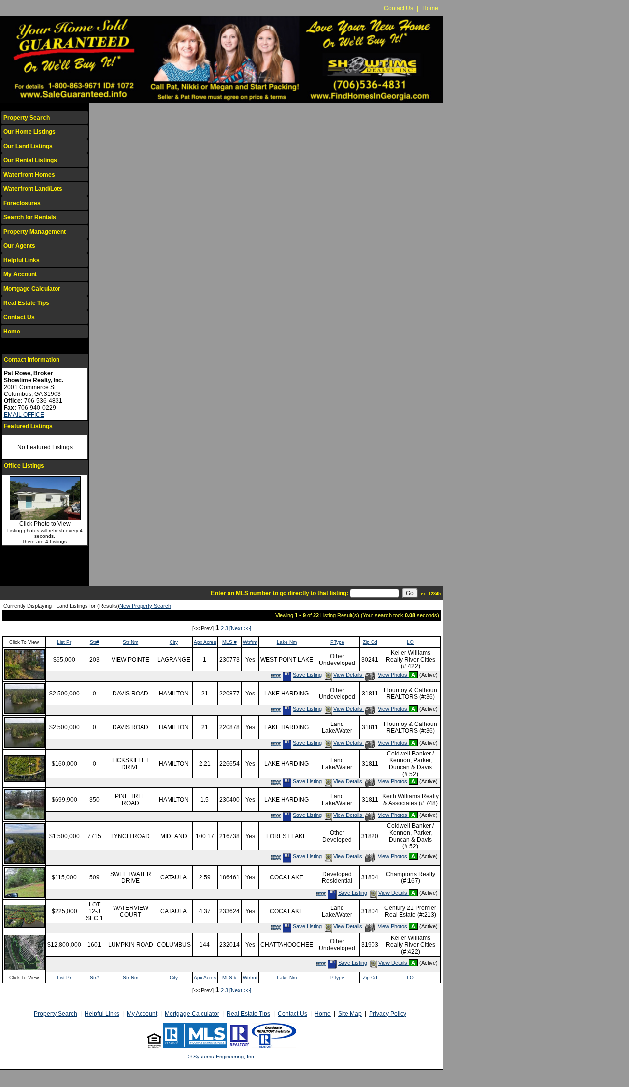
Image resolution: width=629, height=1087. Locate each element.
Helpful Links (21, 260)
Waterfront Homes (29, 174)
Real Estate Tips (26, 303)
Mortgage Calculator (31, 288)
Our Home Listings (29, 131)
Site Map (350, 1013)
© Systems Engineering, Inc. (222, 1056)
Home (430, 8)
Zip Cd (370, 642)
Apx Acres (205, 642)
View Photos (393, 675)
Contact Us (398, 8)
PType (337, 642)
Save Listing (307, 675)
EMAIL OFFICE (24, 414)
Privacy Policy (387, 1013)
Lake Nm (287, 642)
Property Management (34, 231)
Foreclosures (22, 203)
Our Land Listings (28, 146)
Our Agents (19, 245)
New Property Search (145, 606)
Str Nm (130, 642)
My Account (20, 274)
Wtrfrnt (250, 642)
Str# (94, 642)
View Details (348, 675)
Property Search (26, 117)
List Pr (64, 642)
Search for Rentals (29, 217)
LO (410, 642)
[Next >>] (240, 628)
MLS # (229, 642)
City (174, 642)
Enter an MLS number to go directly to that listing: (279, 593)
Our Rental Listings (30, 160)
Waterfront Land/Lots (32, 188)
